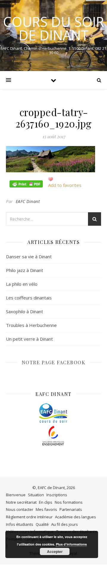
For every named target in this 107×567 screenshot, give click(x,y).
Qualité (42, 524)
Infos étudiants (19, 524)
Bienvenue (16, 494)
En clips (45, 502)
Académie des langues (75, 517)
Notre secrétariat (21, 502)
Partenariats (70, 509)
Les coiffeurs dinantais (29, 298)
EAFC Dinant (28, 201)
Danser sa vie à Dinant (29, 256)
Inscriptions (56, 494)
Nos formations (69, 502)
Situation (36, 494)
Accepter (55, 551)
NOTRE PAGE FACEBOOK (54, 362)
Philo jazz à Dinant (24, 270)
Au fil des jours (64, 524)
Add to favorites (64, 185)
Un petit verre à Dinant (29, 339)
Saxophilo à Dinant (24, 311)
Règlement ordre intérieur (29, 517)
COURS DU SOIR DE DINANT (53, 28)
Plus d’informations (71, 544)
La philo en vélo (21, 284)
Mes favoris (46, 509)
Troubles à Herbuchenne (31, 325)
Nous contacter (19, 509)
